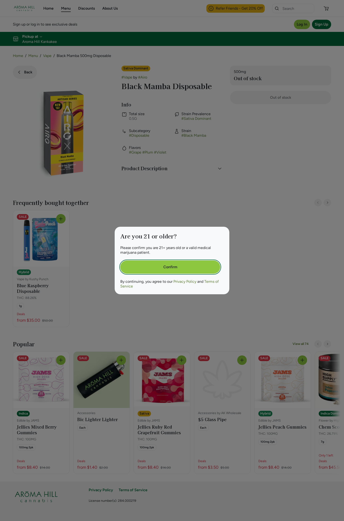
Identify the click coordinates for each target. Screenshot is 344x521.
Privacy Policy (184, 281)
